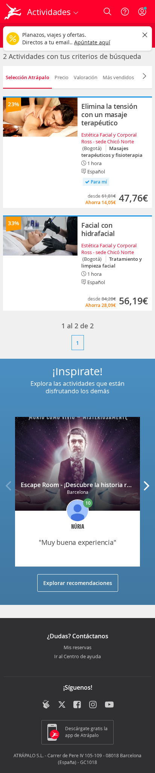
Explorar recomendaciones (77, 583)
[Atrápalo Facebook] (77, 705)
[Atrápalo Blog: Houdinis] (46, 704)
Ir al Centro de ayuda (77, 657)
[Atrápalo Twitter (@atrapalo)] (62, 705)
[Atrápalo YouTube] (109, 705)
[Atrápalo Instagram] (93, 705)
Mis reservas (77, 648)
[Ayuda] (124, 11)
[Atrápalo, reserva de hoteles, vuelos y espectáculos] (13, 11)
